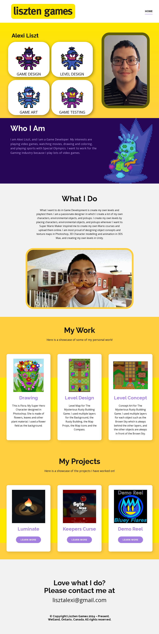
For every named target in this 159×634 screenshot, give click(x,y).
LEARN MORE (28, 539)
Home (148, 11)
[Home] (43, 11)
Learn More (130, 539)
